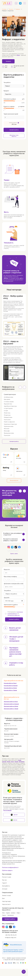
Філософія (7, 431)
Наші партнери (6, 901)
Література (7, 415)
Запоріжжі (21, 761)
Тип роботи (7, 82)
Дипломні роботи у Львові (11, 708)
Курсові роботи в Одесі (10, 683)
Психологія (7, 435)
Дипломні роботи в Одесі (11, 701)
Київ (3, 913)
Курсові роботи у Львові (10, 690)
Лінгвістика (7, 413)
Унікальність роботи (14, 99)
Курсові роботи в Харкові (10, 685)
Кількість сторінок (14, 106)
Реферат (17, 9)
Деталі (15, 814)
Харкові (4, 761)
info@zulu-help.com (10, 937)
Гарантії (4, 883)
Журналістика (8, 404)
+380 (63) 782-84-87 (11, 935)
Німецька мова (8, 417)
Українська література (10, 424)
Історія (6, 410)
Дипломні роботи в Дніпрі (11, 706)
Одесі (12, 761)
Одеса (4, 915)
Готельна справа (9, 401)
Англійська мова (8, 397)
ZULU (18, 55)
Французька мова (9, 433)
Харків (8, 913)
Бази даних (7, 399)
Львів (18, 913)
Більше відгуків (14, 480)
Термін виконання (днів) (11, 114)
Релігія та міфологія (9, 422)
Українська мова (8, 426)
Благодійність (6, 886)
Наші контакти (6, 904)
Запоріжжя (10, 915)
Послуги (11, 9)
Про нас (4, 880)
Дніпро (13, 913)
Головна (4, 9)
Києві (19, 760)
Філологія (6, 428)
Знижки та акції (6, 895)
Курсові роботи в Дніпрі (10, 688)
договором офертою (14, 615)
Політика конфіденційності (10, 867)
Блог (3, 898)
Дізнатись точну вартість (14, 136)
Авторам (4, 889)
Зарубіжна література (10, 406)
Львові (16, 761)
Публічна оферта (7, 870)
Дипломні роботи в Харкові (11, 704)
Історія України (8, 408)
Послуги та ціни (6, 877)
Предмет (6, 91)
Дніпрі (8, 761)
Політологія (7, 419)
